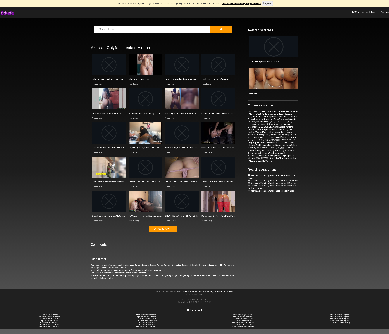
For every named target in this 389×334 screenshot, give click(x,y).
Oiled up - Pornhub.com (139, 79)
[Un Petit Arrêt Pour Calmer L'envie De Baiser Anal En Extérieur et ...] (218, 143)
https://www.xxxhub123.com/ (146, 319)
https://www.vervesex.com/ (146, 315)
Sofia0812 (252, 155)
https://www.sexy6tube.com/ (243, 315)
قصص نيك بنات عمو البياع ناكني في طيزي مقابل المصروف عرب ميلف (273, 123)
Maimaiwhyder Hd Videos (260, 161)
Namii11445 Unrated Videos (284, 116)
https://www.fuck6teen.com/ (243, 317)
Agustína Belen (291, 111)
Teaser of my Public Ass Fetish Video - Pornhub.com (152, 181)
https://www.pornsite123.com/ (49, 325)
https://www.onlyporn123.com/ (243, 327)
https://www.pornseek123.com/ (243, 319)
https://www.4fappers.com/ (49, 315)
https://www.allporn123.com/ (243, 325)
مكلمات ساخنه (264, 127)
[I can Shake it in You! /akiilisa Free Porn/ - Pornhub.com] (109, 143)
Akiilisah (253, 93)
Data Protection (205, 291)
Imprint (365, 12)
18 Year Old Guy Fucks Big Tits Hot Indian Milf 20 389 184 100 (272, 135)
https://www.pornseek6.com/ (243, 321)
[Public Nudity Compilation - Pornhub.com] (182, 143)
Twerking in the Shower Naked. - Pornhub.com (186, 113)
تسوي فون (252, 139)
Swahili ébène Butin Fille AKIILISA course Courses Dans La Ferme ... (122, 216)
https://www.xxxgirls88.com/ (146, 327)
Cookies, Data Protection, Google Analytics (241, 3)
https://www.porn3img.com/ (340, 319)
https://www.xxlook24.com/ (146, 325)
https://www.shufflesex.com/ (49, 327)
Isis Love (294, 158)
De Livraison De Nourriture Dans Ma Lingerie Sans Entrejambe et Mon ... (233, 216)
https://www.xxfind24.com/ (146, 323)
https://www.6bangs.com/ (49, 319)
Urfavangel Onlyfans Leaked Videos (272, 134)
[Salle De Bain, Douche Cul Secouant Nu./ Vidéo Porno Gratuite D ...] (109, 74)
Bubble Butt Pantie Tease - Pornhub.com (183, 181)
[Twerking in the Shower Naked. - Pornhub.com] (182, 108)
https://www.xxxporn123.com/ (146, 321)
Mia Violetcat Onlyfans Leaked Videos (266, 114)
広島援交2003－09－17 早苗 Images (272, 158)
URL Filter (217, 291)
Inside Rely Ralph (266, 155)
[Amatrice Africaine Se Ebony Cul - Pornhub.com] (145, 108)
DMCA (355, 12)
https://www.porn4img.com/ (340, 321)
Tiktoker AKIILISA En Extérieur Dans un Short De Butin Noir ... (228, 181)
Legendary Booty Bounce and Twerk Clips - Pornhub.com (154, 147)
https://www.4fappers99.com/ (49, 317)
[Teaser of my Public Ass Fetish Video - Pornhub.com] (145, 177)
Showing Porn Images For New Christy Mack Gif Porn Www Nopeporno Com (271, 151)
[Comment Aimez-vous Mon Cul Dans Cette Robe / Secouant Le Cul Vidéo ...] (218, 108)
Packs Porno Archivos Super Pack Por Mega (268, 119)
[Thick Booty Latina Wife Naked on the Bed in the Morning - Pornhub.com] (218, 74)
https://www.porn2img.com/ (340, 317)
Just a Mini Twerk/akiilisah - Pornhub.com (110, 181)
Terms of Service (380, 12)
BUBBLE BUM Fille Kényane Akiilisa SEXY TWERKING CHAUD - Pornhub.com (198, 79)
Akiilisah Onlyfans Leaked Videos (264, 61)
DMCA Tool (228, 291)
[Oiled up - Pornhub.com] (145, 74)
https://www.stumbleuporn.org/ (340, 323)
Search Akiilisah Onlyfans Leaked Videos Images (272, 191)
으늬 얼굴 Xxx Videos (284, 147)
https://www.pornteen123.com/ (243, 323)
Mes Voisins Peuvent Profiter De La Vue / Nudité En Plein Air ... (120, 113)
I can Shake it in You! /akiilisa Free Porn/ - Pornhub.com (116, 147)
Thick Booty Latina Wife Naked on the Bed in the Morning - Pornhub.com (233, 79)
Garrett (292, 119)
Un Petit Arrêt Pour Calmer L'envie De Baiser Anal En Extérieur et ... (231, 147)
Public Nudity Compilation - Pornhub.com (183, 147)
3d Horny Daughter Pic (258, 121)
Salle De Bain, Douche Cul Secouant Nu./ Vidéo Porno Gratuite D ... (121, 79)
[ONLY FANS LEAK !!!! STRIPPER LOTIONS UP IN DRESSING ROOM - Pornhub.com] (182, 211)
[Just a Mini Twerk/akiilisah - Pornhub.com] (109, 177)
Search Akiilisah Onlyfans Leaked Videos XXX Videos (274, 180)
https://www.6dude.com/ (49, 321)
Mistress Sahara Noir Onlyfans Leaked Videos (272, 146)
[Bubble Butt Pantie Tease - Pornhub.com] (182, 177)
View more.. (163, 229)
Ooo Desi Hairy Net (256, 150)
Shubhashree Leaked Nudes (268, 145)
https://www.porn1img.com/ (340, 315)
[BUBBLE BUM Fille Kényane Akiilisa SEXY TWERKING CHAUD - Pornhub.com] (182, 74)
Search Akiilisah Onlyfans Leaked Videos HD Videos (273, 183)
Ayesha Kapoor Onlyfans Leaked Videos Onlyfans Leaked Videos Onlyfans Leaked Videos (270, 129)
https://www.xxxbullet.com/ (146, 317)
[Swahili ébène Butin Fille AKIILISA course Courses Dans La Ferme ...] (109, 211)
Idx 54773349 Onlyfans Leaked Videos (265, 111)
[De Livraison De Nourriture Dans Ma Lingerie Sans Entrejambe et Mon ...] (218, 211)
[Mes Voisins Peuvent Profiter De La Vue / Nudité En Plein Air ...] (109, 108)
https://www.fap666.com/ (49, 323)
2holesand (261, 142)
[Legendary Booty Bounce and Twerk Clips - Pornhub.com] (145, 143)
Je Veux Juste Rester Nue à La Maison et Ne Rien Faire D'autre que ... (160, 216)
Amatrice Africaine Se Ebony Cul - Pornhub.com (150, 113)
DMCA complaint (106, 278)
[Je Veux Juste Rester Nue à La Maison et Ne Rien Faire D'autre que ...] (145, 211)
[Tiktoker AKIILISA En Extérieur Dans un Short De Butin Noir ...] (218, 177)
